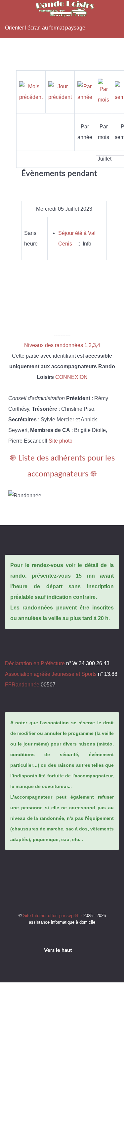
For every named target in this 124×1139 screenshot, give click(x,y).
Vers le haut (58, 950)
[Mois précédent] (31, 91)
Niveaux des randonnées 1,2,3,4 (62, 345)
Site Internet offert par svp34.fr (53, 915)
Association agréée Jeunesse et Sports (51, 674)
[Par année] (84, 91)
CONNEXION (71, 377)
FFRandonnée (22, 684)
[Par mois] (103, 91)
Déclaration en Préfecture (35, 663)
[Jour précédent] (60, 91)
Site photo (60, 441)
